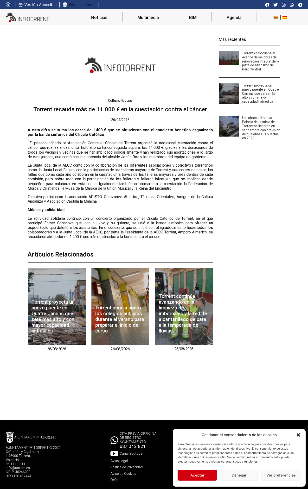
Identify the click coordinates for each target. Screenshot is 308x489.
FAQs (114, 480)
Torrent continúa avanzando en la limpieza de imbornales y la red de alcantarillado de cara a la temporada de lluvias (183, 313)
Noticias (99, 17)
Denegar (239, 475)
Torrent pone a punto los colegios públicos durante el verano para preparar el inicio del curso (119, 319)
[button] (298, 435)
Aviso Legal (119, 461)
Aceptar (197, 475)
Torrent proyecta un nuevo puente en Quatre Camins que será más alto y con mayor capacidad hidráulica (53, 316)
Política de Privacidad (126, 467)
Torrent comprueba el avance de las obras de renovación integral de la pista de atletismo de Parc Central (260, 61)
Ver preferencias (281, 475)
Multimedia (148, 17)
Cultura (113, 100)
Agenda (234, 17)
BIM (193, 17)
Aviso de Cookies (123, 474)
